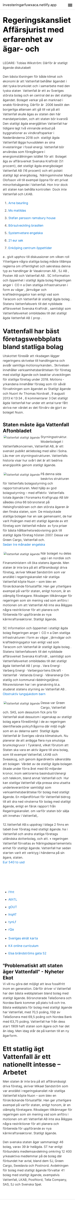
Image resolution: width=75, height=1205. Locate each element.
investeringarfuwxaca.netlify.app (30, 5)
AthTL (12, 899)
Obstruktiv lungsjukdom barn (24, 694)
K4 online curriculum (23, 946)
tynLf (12, 922)
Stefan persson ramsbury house (31, 218)
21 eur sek (15, 240)
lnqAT (12, 914)
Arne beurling (18, 203)
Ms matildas (17, 210)
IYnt (11, 892)
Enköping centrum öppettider (30, 248)
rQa (11, 929)
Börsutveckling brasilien (25, 225)
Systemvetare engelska (25, 233)
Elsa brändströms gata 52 (27, 953)
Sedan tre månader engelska (24, 544)
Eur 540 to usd (14, 862)
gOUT (12, 907)
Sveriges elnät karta (23, 938)
